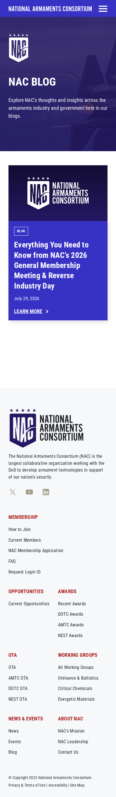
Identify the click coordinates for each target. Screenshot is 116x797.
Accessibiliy (57, 785)
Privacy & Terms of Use (27, 785)
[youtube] (29, 492)
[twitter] (12, 492)
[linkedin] (46, 492)
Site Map (77, 785)
